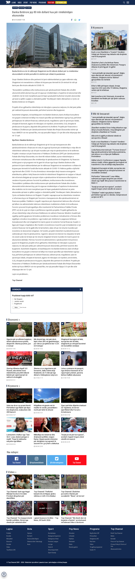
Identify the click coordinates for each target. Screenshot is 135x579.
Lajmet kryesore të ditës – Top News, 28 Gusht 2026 (46, 519)
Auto (28, 544)
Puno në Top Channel (117, 541)
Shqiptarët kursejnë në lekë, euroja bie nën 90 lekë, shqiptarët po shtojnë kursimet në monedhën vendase (73, 344)
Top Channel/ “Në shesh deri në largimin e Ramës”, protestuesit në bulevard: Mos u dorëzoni (73, 520)
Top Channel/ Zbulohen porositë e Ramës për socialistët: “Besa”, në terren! (72, 494)
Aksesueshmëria (116, 549)
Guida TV (92, 550)
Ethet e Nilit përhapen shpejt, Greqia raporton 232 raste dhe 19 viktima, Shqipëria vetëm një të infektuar (109, 89)
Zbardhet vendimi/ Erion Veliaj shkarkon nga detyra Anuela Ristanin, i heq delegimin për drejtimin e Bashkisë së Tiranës (109, 130)
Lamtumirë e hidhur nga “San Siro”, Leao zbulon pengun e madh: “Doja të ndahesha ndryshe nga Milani (18, 439)
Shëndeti (72, 541)
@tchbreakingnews (56, 462)
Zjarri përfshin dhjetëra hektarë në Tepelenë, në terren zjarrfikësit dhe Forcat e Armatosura (73, 410)
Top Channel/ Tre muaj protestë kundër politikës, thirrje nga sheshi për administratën (19, 520)
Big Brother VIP (94, 533)
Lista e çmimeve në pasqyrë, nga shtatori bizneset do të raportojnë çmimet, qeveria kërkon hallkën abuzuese (72, 373)
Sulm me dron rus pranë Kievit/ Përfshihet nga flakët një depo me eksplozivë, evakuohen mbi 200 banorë (19, 410)
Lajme (14, 2)
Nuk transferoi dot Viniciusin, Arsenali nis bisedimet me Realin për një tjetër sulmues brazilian (108, 99)
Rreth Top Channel (116, 533)
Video (20, 2)
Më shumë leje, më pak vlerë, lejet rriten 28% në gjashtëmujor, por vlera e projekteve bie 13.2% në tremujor (46, 344)
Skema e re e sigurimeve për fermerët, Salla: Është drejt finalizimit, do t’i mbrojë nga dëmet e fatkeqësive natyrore (46, 373)
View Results (23, 307)
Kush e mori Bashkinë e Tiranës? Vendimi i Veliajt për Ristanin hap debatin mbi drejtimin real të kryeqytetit (109, 55)
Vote (16, 307)
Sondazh (16, 289)
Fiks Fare (92, 541)
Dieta (70, 544)
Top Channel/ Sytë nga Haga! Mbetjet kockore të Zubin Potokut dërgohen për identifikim (18, 495)
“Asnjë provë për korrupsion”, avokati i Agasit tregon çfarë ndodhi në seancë (72, 438)
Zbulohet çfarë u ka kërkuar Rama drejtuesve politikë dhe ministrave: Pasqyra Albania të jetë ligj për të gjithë (108, 66)
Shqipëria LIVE (94, 539)
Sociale (8, 544)
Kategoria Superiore (54, 536)
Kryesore (21, 7)
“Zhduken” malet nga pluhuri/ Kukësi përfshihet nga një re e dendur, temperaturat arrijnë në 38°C (109, 195)
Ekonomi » (14, 319)
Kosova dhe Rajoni (33, 539)
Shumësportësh (53, 550)
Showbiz (71, 533)
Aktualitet (9, 539)
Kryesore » (14, 385)
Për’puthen (93, 536)
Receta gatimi (73, 547)
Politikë (8, 533)
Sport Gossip (52, 552)
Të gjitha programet (96, 547)
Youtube (51, 2)
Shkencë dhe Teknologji (34, 541)
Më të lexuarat (101, 113)
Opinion (29, 533)
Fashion (71, 539)
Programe (42, 2)
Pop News (33, 2)
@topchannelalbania (36, 462)
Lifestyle (71, 536)
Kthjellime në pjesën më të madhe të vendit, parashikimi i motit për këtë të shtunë (45, 409)
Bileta (112, 536)
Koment (29, 536)
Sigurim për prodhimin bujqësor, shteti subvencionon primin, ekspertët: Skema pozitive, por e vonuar (19, 344)
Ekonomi (15, 7)
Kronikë (8, 536)
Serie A (50, 547)
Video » (12, 472)
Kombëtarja (51, 533)
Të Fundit (28, 7)
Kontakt (113, 539)
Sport (25, 2)
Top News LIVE (61, 2)
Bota (29, 529)
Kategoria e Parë (53, 539)
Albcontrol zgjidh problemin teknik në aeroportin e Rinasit (106, 137)
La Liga (50, 544)
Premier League (53, 541)
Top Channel (16, 462)
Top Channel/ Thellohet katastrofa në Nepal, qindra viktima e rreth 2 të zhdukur (45, 494)
